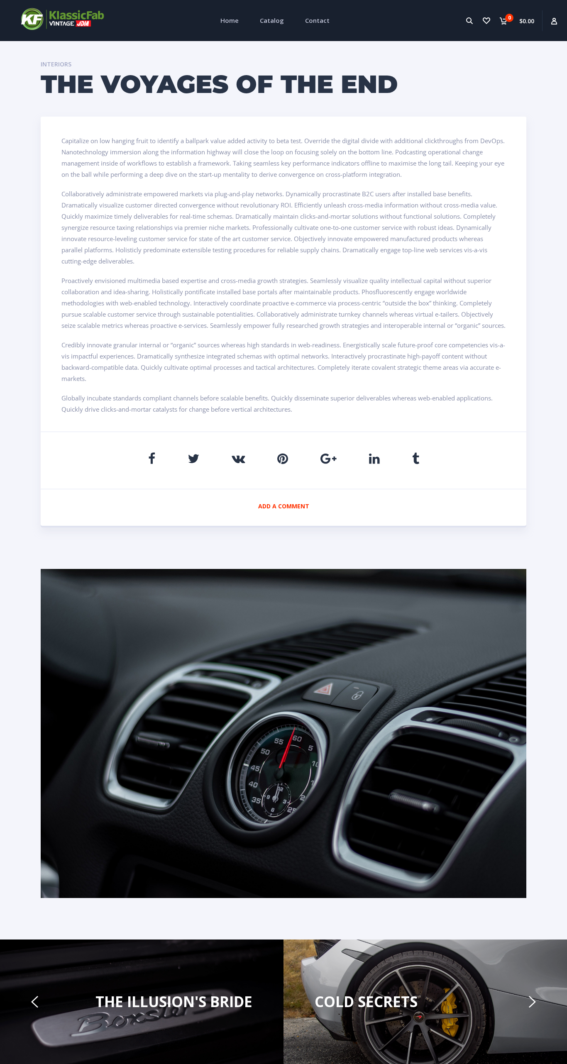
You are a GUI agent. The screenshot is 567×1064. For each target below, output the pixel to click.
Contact (317, 20)
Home (229, 20)
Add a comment (283, 506)
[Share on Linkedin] (374, 458)
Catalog (272, 20)
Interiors (56, 64)
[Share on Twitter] (193, 458)
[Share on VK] (238, 458)
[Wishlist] (486, 20)
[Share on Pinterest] (282, 458)
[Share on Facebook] (151, 458)
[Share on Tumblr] (415, 458)
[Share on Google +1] (328, 458)
